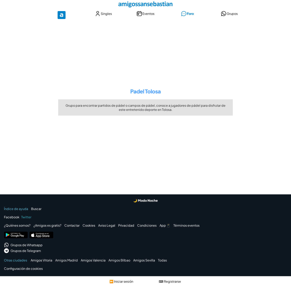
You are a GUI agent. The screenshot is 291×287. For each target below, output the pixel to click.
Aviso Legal (106, 225)
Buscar (36, 209)
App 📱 (165, 225)
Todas (162, 260)
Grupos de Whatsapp (26, 245)
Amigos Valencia (93, 260)
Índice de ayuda (16, 209)
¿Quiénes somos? (17, 225)
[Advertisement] (145, 51)
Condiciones (147, 225)
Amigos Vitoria (41, 260)
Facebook (11, 217)
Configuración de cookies (23, 268)
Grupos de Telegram (25, 251)
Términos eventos (186, 225)
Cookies (89, 225)
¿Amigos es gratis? (47, 225)
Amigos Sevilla (144, 260)
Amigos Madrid (66, 260)
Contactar (72, 225)
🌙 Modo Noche (145, 200)
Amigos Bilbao (119, 260)
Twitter (26, 217)
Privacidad (126, 225)
